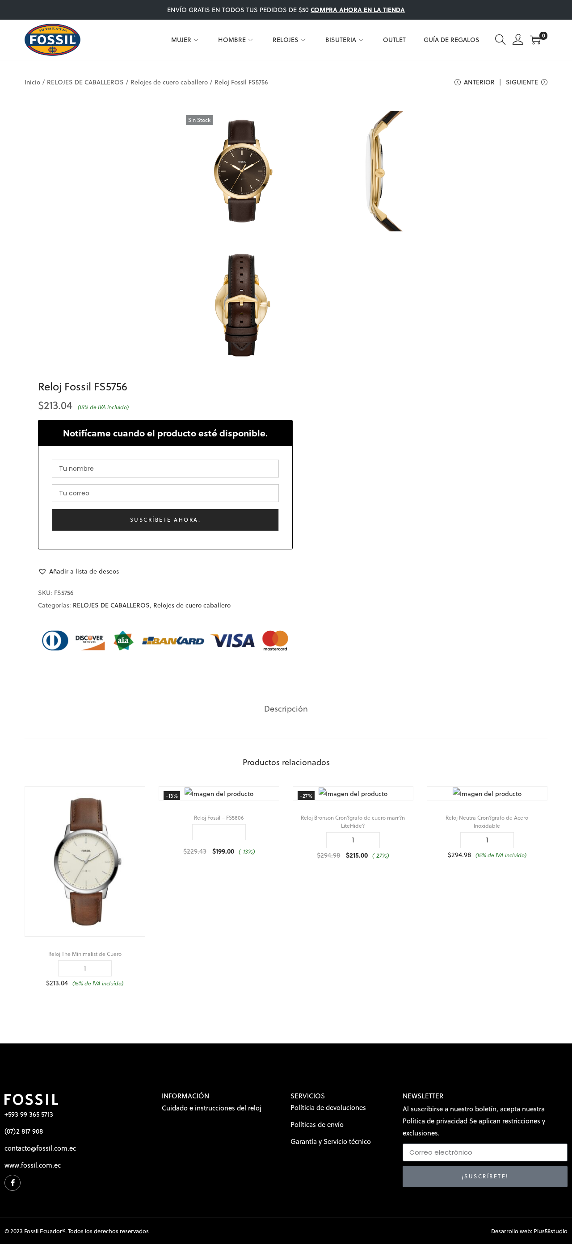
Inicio (32, 82)
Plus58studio (551, 1231)
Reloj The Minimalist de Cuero (85, 954)
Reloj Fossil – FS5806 (219, 817)
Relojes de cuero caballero (169, 82)
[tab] (286, 709)
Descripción (286, 708)
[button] (78, 571)
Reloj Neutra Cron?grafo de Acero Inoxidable (487, 821)
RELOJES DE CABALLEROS (85, 82)
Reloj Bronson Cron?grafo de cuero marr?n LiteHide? (353, 821)
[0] (535, 39)
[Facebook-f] (12, 1183)
